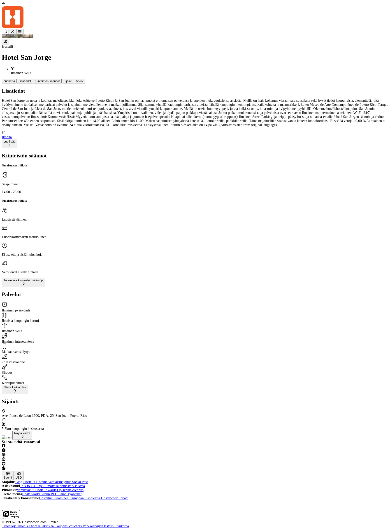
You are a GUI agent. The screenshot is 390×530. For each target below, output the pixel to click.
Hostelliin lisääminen (54, 498)
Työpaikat (74, 494)
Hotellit (41, 482)
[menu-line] (19, 32)
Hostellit (29, 482)
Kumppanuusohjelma (85, 498)
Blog (19, 482)
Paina (62, 494)
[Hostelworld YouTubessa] (195, 459)
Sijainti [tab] (67, 81)
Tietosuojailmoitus (15, 526)
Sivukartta (121, 526)
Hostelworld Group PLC (40, 494)
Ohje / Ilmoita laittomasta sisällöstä (60, 486)
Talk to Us (28, 486)
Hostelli (7, 46)
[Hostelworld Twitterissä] (195, 450)
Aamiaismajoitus (59, 482)
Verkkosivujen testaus (98, 526)
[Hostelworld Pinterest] (195, 464)
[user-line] (12, 32)
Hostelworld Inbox (114, 498)
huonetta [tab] (9, 81)
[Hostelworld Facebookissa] (195, 446)
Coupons (61, 526)
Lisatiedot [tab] (25, 81)
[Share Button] (5, 41)
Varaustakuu (26, 490)
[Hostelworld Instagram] (195, 455)
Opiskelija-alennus (70, 490)
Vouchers (75, 526)
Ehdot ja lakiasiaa (42, 526)
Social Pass (80, 482)
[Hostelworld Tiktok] (195, 468)
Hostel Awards (46, 490)
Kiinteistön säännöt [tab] (47, 81)
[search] (5, 32)
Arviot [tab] (80, 81)
